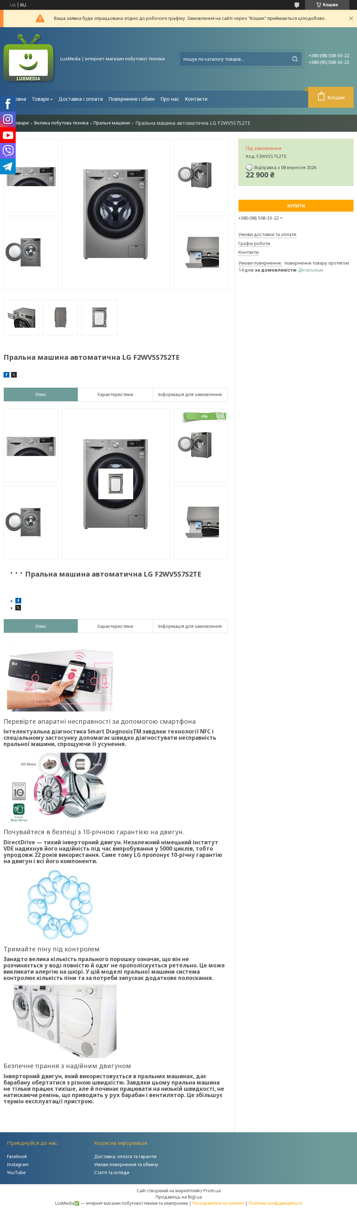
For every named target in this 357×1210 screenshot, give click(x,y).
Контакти (196, 99)
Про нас (169, 99)
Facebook (17, 1156)
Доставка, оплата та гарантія (125, 1156)
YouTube (16, 1172)
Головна (16, 99)
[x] (14, 376)
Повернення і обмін (131, 99)
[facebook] (6, 376)
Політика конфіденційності (275, 1203)
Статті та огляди (111, 1172)
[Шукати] (295, 59)
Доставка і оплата (81, 99)
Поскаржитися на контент (218, 1203)
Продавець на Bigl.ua (178, 1197)
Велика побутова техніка (61, 123)
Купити (296, 206)
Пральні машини (111, 123)
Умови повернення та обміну (126, 1164)
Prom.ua (212, 1190)
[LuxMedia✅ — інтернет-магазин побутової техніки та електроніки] (29, 59)
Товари (40, 99)
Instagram (18, 1164)
